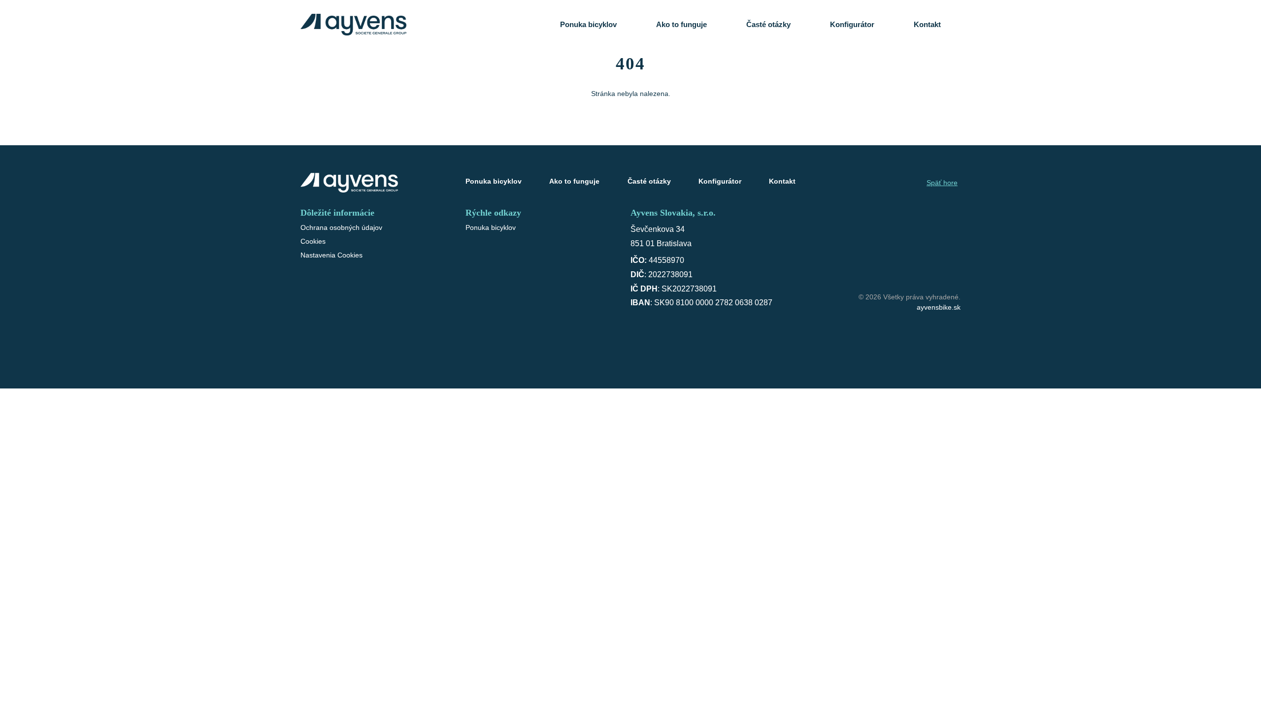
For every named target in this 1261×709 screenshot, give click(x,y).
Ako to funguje (681, 24)
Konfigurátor (852, 24)
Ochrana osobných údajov (341, 227)
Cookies (313, 241)
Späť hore (942, 183)
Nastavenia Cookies (331, 255)
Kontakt (927, 24)
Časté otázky (768, 24)
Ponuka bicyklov (588, 24)
